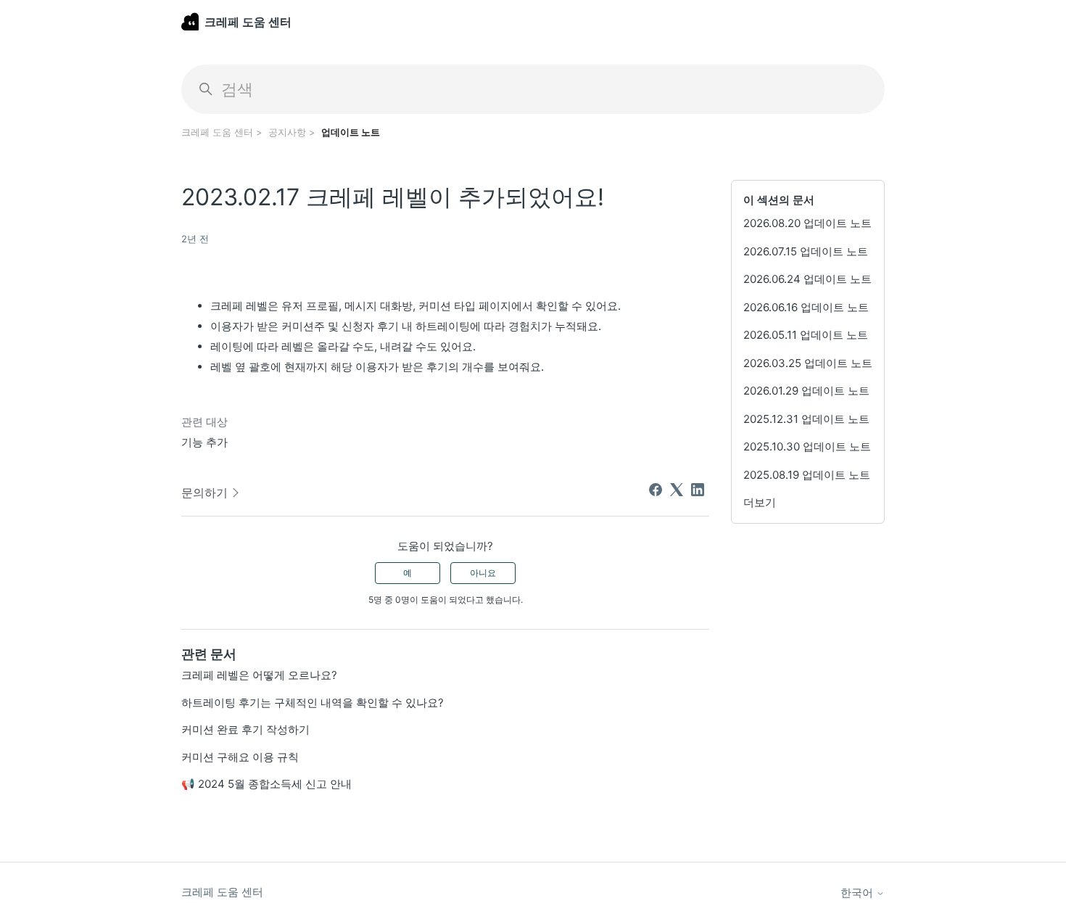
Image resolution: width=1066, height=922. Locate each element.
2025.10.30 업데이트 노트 (807, 446)
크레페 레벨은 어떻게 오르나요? (259, 675)
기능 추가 (204, 442)
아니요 (483, 572)
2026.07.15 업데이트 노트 (805, 251)
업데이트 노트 (350, 132)
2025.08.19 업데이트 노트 (806, 475)
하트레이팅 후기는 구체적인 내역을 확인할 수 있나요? (312, 702)
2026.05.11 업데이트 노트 (805, 335)
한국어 (858, 892)
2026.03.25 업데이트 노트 (807, 363)
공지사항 (287, 132)
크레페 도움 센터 (217, 132)
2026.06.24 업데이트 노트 (807, 279)
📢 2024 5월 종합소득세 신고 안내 (266, 784)
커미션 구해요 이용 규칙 (240, 757)
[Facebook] (655, 489)
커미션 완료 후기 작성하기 (245, 729)
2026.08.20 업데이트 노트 (807, 223)
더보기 (759, 502)
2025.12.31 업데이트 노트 (806, 419)
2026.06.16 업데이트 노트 (806, 307)
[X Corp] (676, 489)
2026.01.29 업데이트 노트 (806, 391)
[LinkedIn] (697, 489)
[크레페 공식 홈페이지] (190, 21)
